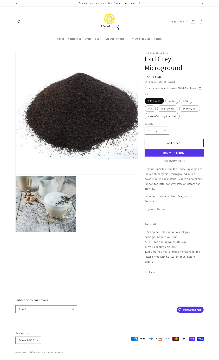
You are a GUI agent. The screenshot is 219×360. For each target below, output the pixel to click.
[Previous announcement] (16, 3)
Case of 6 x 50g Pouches (162, 116)
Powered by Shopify (54, 352)
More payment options (174, 160)
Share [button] (152, 272)
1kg (150, 108)
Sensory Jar (190, 108)
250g (172, 100)
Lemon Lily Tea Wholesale (33, 352)
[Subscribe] (73, 309)
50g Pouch (154, 100)
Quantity (149, 123)
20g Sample (167, 108)
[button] (19, 22)
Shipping (149, 81)
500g (186, 100)
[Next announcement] (202, 3)
